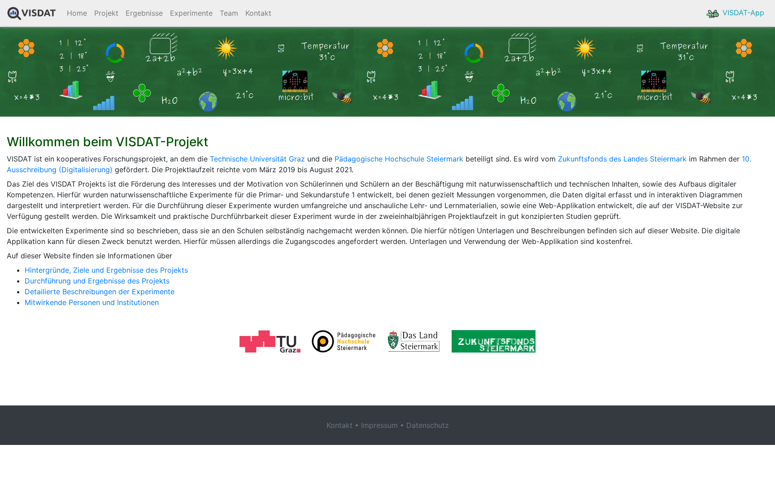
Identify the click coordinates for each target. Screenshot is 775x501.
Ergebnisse (144, 13)
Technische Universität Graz (257, 158)
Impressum (379, 425)
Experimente (191, 13)
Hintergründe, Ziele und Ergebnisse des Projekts (106, 270)
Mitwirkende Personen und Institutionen (92, 302)
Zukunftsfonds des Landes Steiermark (622, 158)
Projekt (106, 13)
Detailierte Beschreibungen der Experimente (99, 291)
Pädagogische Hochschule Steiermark (399, 158)
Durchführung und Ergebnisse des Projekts (97, 280)
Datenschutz (427, 425)
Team (229, 13)
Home (77, 13)
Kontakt (258, 13)
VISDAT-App (742, 12)
